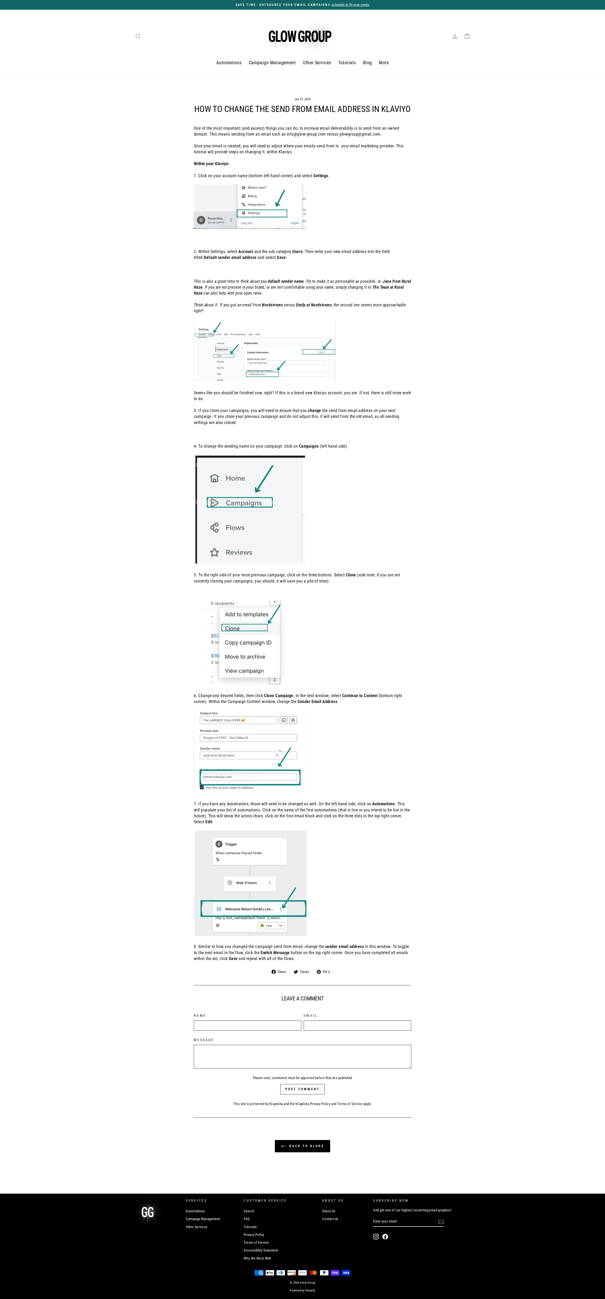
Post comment (302, 1089)
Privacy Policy (320, 1104)
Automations (229, 62)
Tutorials (347, 62)
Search (249, 1211)
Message (204, 1040)
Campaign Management (272, 62)
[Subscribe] (441, 1221)
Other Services (317, 62)
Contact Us (330, 1219)
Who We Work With (257, 1258)
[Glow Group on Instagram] (376, 1236)
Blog (367, 62)
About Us (329, 1211)
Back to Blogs (306, 1146)
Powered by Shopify (302, 1290)
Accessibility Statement (261, 1250)
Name (200, 1016)
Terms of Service (349, 1104)
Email (311, 1016)
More (384, 62)
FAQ (247, 1219)
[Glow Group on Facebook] (385, 1236)
